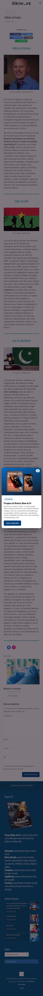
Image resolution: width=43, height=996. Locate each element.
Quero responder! (12, 523)
